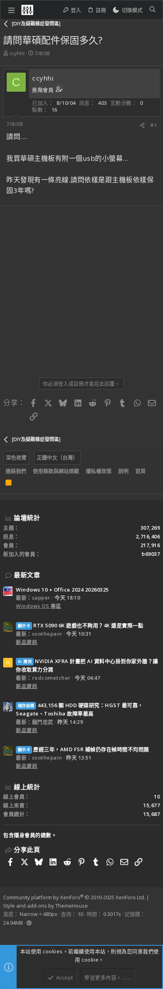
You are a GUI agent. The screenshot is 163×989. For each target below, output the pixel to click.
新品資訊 (26, 642)
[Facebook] (6, 933)
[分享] (142, 125)
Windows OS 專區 (38, 605)
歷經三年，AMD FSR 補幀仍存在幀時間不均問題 (83, 749)
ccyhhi (17, 53)
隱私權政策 (99, 470)
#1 (153, 125)
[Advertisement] (81, 288)
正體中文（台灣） (57, 457)
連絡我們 (16, 470)
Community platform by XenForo (74, 897)
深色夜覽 (16, 457)
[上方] (152, 471)
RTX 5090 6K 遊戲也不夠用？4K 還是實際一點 (80, 625)
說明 (123, 470)
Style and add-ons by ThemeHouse (45, 905)
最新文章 (27, 575)
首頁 (140, 470)
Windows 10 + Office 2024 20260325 (62, 589)
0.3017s (112, 914)
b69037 (151, 553)
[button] (11, 10)
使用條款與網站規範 (56, 470)
